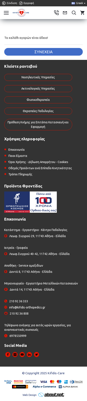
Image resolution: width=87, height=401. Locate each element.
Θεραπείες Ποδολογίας (38, 111)
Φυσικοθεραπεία (38, 99)
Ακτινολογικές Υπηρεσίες (38, 88)
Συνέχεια (43, 52)
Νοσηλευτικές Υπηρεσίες (38, 77)
